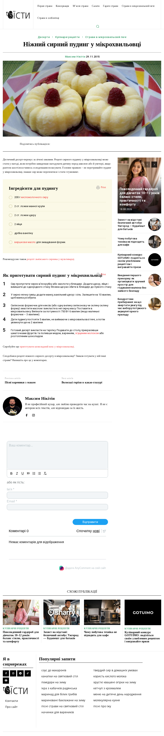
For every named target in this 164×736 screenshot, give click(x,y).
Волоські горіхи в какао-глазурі (82, 382)
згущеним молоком (87, 333)
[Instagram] (33, 414)
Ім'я (10, 489)
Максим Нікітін (75, 56)
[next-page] (154, 165)
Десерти (44, 37)
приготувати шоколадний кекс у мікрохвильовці (47, 346)
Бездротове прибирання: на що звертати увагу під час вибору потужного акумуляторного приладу (132, 307)
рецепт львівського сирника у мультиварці (50, 259)
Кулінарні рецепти (67, 37)
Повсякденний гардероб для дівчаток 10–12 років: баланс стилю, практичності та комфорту (140, 196)
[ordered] (34, 473)
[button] (97, 26)
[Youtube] (6, 680)
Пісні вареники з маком (20, 382)
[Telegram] (20, 673)
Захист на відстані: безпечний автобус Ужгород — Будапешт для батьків (131, 224)
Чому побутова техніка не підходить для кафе (131, 241)
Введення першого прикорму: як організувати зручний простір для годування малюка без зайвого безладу (132, 283)
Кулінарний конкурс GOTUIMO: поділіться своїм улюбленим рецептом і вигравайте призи (131, 261)
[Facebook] (26, 414)
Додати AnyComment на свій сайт (85, 567)
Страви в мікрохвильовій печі (105, 37)
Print (103, 187)
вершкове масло (25, 242)
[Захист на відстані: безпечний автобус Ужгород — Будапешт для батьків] (154, 224)
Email (12, 501)
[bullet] (39, 473)
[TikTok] (28, 673)
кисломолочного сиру (34, 197)
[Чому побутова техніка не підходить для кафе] (154, 241)
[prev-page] (147, 165)
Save (112, 144)
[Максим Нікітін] (12, 406)
